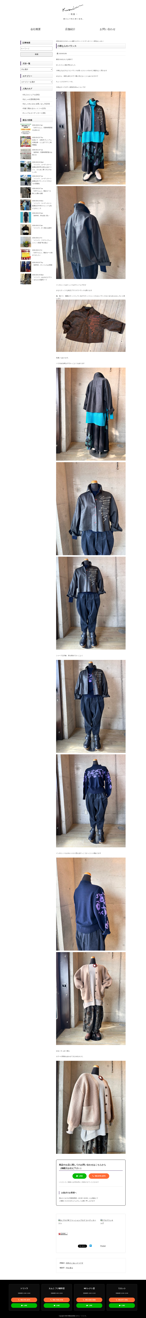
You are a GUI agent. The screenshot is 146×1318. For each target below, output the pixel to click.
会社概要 (35, 29)
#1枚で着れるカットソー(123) (34, 108)
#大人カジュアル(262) (31, 95)
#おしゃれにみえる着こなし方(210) (36, 104)
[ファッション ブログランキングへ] (63, 1234)
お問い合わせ (108, 29)
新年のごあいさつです (74, 1263)
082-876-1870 (99, 1176)
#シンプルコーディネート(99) (34, 113)
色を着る (69, 1268)
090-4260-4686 (90, 1300)
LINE (80, 1176)
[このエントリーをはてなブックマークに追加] (91, 1246)
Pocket (103, 1246)
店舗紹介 (70, 29)
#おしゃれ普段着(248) (31, 99)
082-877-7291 (123, 1300)
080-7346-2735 (57, 1300)
